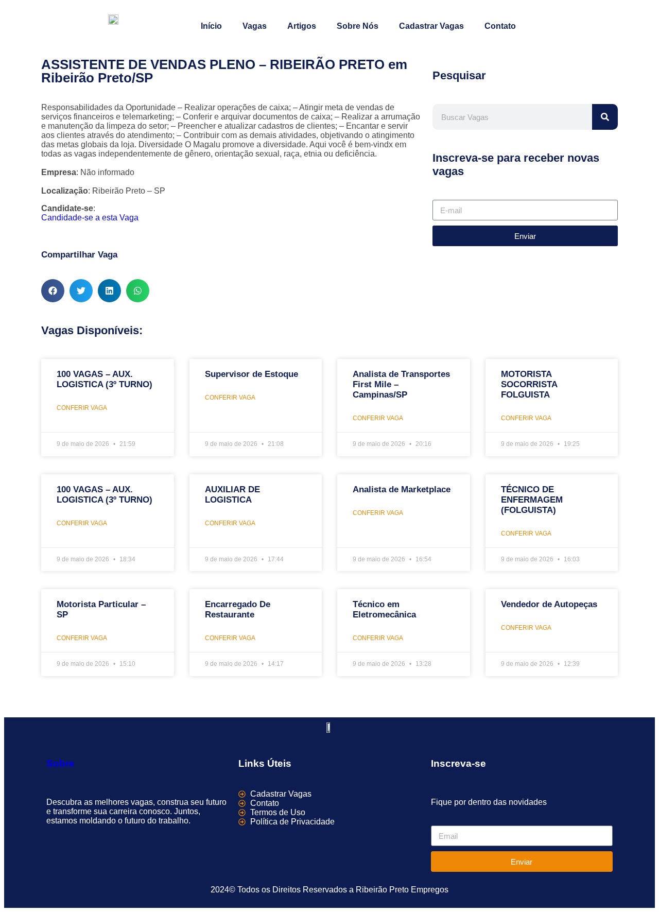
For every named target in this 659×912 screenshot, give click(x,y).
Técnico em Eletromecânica (384, 609)
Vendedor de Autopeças (549, 604)
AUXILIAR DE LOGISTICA (232, 495)
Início (211, 26)
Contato (500, 26)
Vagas (254, 26)
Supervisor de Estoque (251, 374)
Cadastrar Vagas (431, 26)
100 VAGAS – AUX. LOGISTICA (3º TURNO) (104, 379)
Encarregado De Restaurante (237, 609)
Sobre (60, 763)
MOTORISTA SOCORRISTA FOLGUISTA (529, 384)
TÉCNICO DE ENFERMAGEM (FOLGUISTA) (532, 500)
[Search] (605, 117)
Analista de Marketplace (401, 489)
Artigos (301, 26)
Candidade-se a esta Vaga (89, 217)
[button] (52, 290)
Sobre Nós (357, 26)
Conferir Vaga (82, 407)
